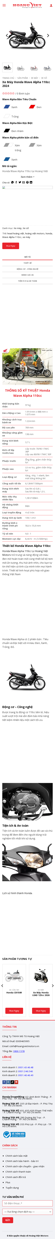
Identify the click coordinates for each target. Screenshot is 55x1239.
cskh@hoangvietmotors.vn (24, 1046)
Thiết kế (28, 263)
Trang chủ (8, 77)
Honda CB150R (14, 992)
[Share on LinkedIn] (31, 182)
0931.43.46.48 (25, 1067)
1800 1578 (19, 1051)
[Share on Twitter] (20, 182)
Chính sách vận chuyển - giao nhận (25, 1166)
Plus (8, 1182)
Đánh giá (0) (28, 275)
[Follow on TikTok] (12, 1082)
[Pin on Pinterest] (27, 182)
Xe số (44, 77)
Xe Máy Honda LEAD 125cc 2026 (41, 994)
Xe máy (34, 77)
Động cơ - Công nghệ (27, 269)
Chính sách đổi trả (16, 1177)
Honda (6, 551)
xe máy (26, 237)
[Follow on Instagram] (8, 1082)
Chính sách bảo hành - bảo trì (22, 1161)
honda (49, 233)
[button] (4, 5)
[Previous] (7, 36)
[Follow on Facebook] (4, 1082)
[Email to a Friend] (23, 182)
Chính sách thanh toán (18, 1171)
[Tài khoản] (51, 5)
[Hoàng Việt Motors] (27, 5)
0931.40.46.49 (25, 1075)
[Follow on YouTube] (16, 1082)
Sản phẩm (22, 77)
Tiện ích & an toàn (27, 281)
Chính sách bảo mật (17, 1155)
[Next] (48, 36)
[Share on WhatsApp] (12, 182)
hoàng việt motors (34, 233)
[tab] (27, 257)
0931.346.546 (25, 1071)
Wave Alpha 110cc (11, 237)
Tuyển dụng (12, 1187)
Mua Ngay (10, 245)
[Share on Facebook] (16, 182)
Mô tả (27, 257)
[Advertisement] (27, 320)
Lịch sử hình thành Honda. (17, 893)
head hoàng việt (15, 233)
